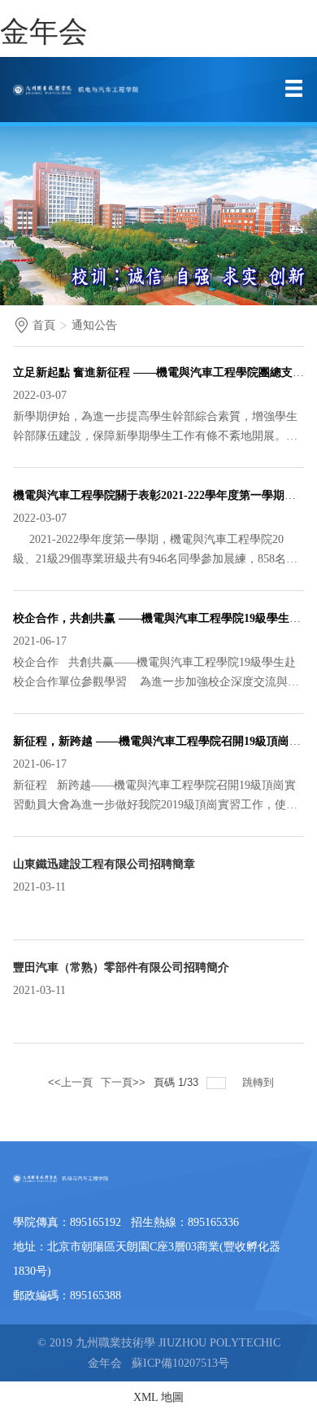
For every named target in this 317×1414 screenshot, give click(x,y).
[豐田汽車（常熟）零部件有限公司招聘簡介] (14, 1011)
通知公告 (94, 325)
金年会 (44, 31)
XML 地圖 (158, 1397)
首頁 (44, 325)
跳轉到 (259, 1082)
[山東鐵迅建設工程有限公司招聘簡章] (14, 908)
